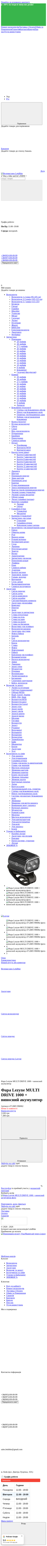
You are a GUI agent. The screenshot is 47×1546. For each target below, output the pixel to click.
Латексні (21, 405)
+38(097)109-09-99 (9, 258)
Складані (15, 318)
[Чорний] (23, 1198)
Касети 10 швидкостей (27, 464)
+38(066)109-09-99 (9, 260)
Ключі (14, 829)
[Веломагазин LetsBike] (14, 1224)
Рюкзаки (15, 838)
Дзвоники (15, 664)
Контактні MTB (24, 447)
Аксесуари (11, 589)
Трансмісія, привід (19, 575)
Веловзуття (16, 723)
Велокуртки (16, 737)
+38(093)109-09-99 (9, 255)
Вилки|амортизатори (20, 584)
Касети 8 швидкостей (26, 459)
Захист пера (16, 666)
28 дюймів (21, 344)
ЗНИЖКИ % (11, 845)
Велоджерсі (16, 730)
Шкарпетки (16, 744)
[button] (23, 16)
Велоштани (16, 735)
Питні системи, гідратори (22, 841)
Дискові (20, 504)
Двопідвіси (16, 332)
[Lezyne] (5, 916)
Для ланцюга (17, 826)
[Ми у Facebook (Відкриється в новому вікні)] (20, 72)
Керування (16, 579)
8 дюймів (21, 367)
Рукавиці (15, 728)
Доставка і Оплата (27, 27)
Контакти (24, 29)
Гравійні (15, 309)
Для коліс (15, 824)
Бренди (31, 29)
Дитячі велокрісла (19, 676)
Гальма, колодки (18, 577)
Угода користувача (12, 32)
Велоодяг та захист (14, 685)
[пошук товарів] (21, 190)
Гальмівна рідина (24, 523)
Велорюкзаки (17, 673)
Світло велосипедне (20, 640)
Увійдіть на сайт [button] (8, 1163)
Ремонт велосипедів (10, 27)
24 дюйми (21, 351)
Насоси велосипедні (20, 659)
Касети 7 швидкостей (26, 457)
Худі (13, 751)
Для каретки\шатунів (20, 819)
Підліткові (16, 323)
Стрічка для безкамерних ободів (31, 410)
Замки (14, 662)
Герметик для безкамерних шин (31, 415)
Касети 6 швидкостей (26, 455)
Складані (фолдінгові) (26, 372)
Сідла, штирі (17, 582)
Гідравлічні (22, 511)
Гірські (14, 306)
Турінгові (15, 313)
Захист (14, 725)
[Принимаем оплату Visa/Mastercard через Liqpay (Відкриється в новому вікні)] (23, 1234)
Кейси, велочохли (19, 683)
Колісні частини (18, 572)
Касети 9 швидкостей (26, 462)
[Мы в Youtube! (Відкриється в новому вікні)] (20, 52)
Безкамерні (22, 370)
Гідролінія (21, 520)
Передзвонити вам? (10, 263)
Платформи (22, 445)
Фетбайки (15, 334)
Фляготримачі (17, 650)
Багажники (16, 678)
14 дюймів (21, 360)
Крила (14, 643)
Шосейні (15, 311)
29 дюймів (21, 342)
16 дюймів (21, 358)
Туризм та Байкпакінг (16, 831)
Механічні (21, 513)
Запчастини (11, 337)
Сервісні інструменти (21, 586)
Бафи (13, 742)
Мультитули (16, 669)
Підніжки (15, 671)
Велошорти (16, 732)
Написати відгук (8, 1111)
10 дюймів (21, 365)
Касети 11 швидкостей (27, 466)
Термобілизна (17, 739)
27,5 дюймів (22, 346)
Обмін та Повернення (16, 1293)
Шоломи (15, 718)
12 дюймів (21, 363)
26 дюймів (21, 349)
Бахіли (14, 746)
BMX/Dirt (15, 327)
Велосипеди (11, 294)
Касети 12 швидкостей (27, 469)
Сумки (14, 645)
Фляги (14, 648)
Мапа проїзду (7, 1521)
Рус (7, 99)
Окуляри (15, 721)
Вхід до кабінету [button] (13, 1286)
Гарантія (16, 29)
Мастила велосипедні (21, 817)
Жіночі (14, 325)
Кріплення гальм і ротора (28, 525)
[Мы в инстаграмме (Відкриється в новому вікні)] (20, 92)
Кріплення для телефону (22, 655)
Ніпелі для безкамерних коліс (30, 412)
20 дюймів (21, 353)
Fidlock (14, 652)
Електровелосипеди (20, 330)
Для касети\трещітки (20, 822)
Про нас (9, 1302)
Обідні (20, 506)
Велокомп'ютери (18, 657)
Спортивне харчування (21, 680)
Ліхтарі (14, 843)
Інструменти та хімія (15, 753)
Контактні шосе (24, 450)
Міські (14, 316)
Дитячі (14, 320)
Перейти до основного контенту (15, 2)
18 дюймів (21, 356)
